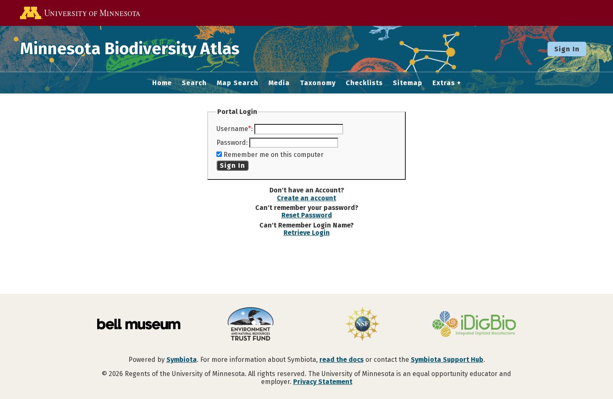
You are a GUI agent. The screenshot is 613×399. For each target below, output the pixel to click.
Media (279, 83)
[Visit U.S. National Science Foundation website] (362, 324)
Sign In (567, 49)
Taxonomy (318, 83)
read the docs (341, 360)
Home (162, 83)
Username (232, 129)
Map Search (238, 83)
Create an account (306, 198)
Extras (443, 83)
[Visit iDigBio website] (474, 324)
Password (231, 142)
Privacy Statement (322, 382)
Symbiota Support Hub (447, 360)
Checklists (364, 83)
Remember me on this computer (274, 155)
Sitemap (407, 83)
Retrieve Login (307, 233)
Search (194, 83)
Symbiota (181, 360)
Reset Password (306, 215)
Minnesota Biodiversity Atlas (129, 49)
